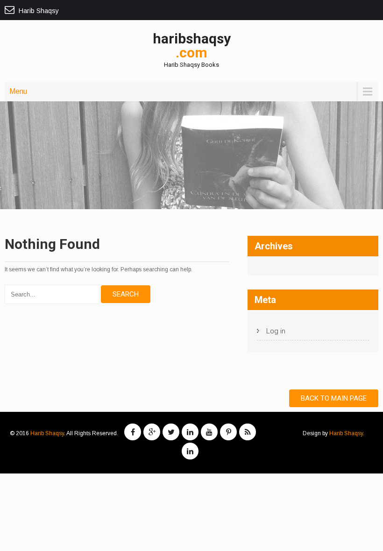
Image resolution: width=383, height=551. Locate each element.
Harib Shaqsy (47, 433)
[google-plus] (151, 432)
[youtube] (209, 432)
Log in (275, 331)
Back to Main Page (334, 398)
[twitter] (171, 432)
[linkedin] (190, 432)
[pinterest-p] (228, 432)
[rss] (247, 432)
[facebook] (132, 432)
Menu (18, 91)
